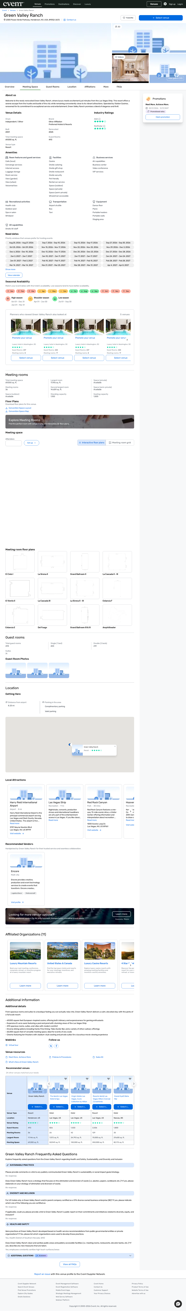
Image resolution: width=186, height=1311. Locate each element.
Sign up (172, 4)
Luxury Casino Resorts (96, 963)
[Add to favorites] (65, 1078)
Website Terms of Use (140, 1290)
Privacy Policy (137, 1284)
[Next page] (127, 339)
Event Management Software (67, 1284)
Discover (77, 4)
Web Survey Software (64, 1297)
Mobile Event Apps (63, 1290)
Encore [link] (15, 871)
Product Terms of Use (140, 1287)
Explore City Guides (25, 1293)
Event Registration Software (67, 1287)
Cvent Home (98, 1284)
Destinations (63, 4)
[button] (55, 53)
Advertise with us (138, 1293)
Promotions (50, 4)
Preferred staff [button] (30, 893)
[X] (51, 1046)
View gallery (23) (175, 78)
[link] (26, 860)
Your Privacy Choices (102, 1293)
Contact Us (98, 1287)
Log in (180, 4)
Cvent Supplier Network (27, 1284)
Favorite (129, 18)
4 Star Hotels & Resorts (133, 963)
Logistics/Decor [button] (17, 893)
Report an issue (42, 1274)
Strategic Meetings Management (68, 1293)
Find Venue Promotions (27, 1290)
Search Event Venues (26, 1287)
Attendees (9, 439)
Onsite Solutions (24, 1297)
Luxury (88, 4)
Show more (10, 269)
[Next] (130, 811)
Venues (37, 4)
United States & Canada (59, 963)
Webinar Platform (62, 1300)
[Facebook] (56, 1046)
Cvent (4, 10)
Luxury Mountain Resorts (23, 963)
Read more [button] (14, 823)
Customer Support (101, 1290)
